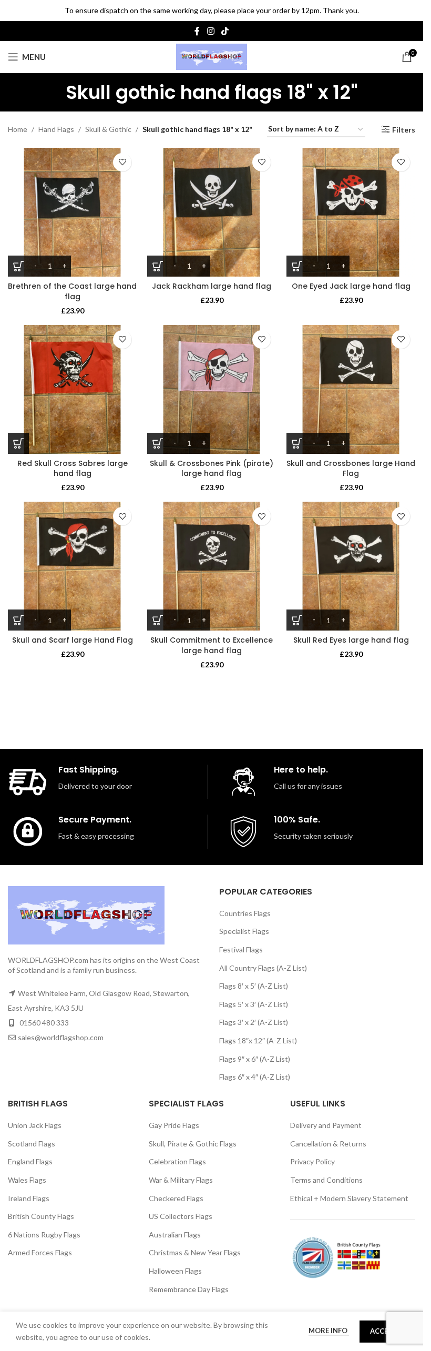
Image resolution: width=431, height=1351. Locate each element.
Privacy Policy (312, 1161)
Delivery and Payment (326, 1125)
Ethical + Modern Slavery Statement (349, 1198)
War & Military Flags (181, 1179)
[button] (18, 443)
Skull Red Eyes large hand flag (351, 640)
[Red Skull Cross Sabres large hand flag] (72, 389)
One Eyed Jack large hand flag (351, 286)
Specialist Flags (244, 931)
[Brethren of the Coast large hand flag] (72, 212)
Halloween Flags (175, 1270)
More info (329, 1330)
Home (17, 129)
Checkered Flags (176, 1198)
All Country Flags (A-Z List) (263, 967)
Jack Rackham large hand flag (211, 286)
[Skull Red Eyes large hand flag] (350, 566)
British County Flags (41, 1216)
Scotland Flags (31, 1143)
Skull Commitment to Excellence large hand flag (211, 645)
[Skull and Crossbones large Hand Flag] (350, 389)
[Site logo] (211, 56)
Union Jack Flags (34, 1125)
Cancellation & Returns (328, 1143)
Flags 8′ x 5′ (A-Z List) (253, 985)
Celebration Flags (177, 1161)
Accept (383, 1331)
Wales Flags (27, 1179)
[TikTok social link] (225, 31)
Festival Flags (241, 949)
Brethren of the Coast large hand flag (72, 291)
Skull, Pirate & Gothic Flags (193, 1143)
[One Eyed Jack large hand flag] (350, 212)
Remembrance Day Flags (189, 1289)
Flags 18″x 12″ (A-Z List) (258, 1040)
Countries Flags (245, 913)
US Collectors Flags (180, 1216)
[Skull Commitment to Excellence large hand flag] (211, 566)
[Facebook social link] (197, 31)
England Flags (30, 1161)
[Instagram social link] (210, 31)
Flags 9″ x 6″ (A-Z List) (254, 1058)
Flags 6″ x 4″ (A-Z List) (254, 1076)
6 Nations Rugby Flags (44, 1234)
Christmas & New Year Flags (195, 1252)
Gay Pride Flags (174, 1125)
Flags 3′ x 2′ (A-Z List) (253, 1022)
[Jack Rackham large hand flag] (211, 212)
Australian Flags (175, 1234)
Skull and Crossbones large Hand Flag (350, 468)
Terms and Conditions (326, 1179)
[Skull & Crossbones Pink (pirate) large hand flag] (211, 389)
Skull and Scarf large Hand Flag (72, 640)
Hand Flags (56, 129)
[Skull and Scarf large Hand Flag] (72, 566)
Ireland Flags (28, 1198)
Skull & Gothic (108, 129)
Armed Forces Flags (40, 1252)
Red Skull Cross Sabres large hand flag (72, 468)
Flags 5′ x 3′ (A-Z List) (253, 1004)
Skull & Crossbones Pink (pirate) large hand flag (211, 468)
